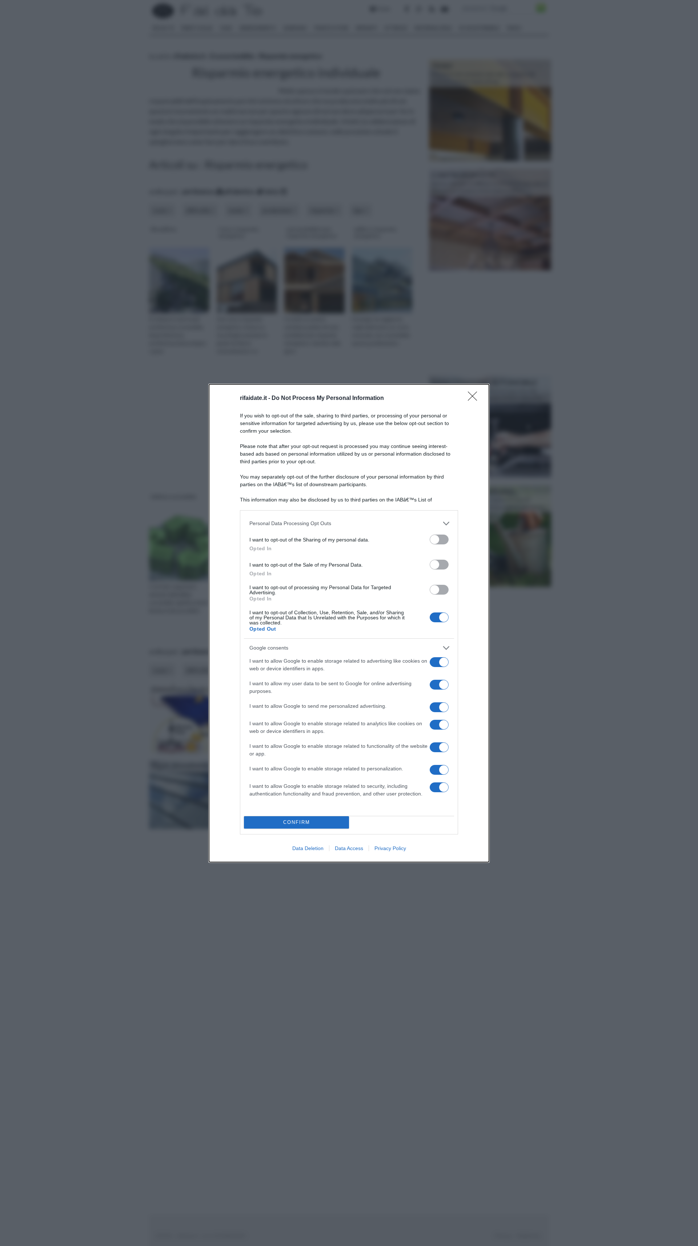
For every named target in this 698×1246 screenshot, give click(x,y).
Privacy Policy (390, 848)
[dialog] (349, 623)
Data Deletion (308, 848)
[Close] (475, 398)
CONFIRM (296, 822)
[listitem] (349, 523)
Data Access (349, 848)
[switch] (439, 539)
